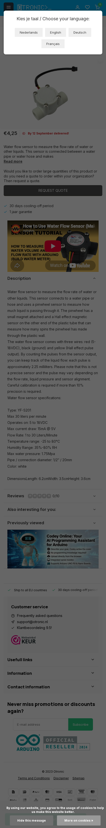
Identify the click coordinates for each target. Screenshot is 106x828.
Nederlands (29, 32)
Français (53, 44)
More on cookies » (78, 820)
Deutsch (79, 32)
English (55, 32)
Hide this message (31, 820)
